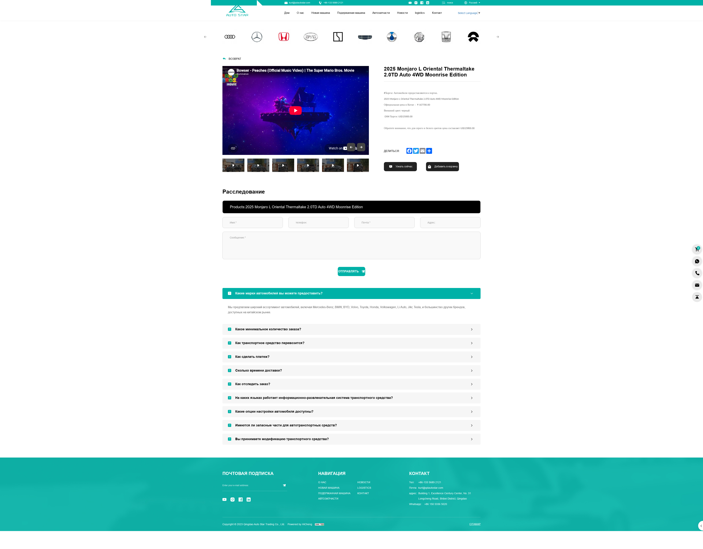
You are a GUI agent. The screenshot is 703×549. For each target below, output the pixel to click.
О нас (300, 13)
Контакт (437, 13)
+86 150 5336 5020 (435, 504)
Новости (402, 13)
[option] (295, 110)
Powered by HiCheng (300, 524)
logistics (420, 13)
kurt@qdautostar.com (299, 3)
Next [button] (367, 110)
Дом (286, 13)
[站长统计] (319, 524)
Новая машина (320, 13)
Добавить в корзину (446, 166)
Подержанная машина (351, 13)
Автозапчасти (381, 13)
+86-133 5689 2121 (333, 3)
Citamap (475, 524)
